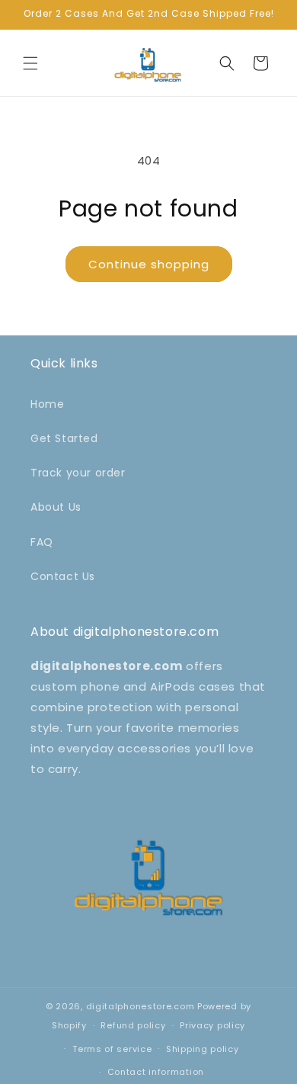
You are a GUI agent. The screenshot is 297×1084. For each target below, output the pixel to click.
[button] (30, 63)
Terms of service (112, 1049)
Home (47, 404)
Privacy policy (212, 1025)
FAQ (41, 542)
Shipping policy (202, 1049)
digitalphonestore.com (140, 1006)
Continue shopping (148, 264)
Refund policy (133, 1025)
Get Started (64, 438)
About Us (55, 507)
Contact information (155, 1072)
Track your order (78, 472)
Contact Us (62, 576)
